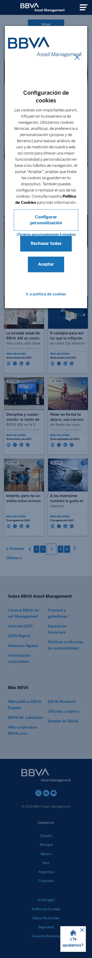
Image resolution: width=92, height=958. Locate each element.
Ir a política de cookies (46, 294)
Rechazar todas (46, 243)
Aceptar (46, 264)
